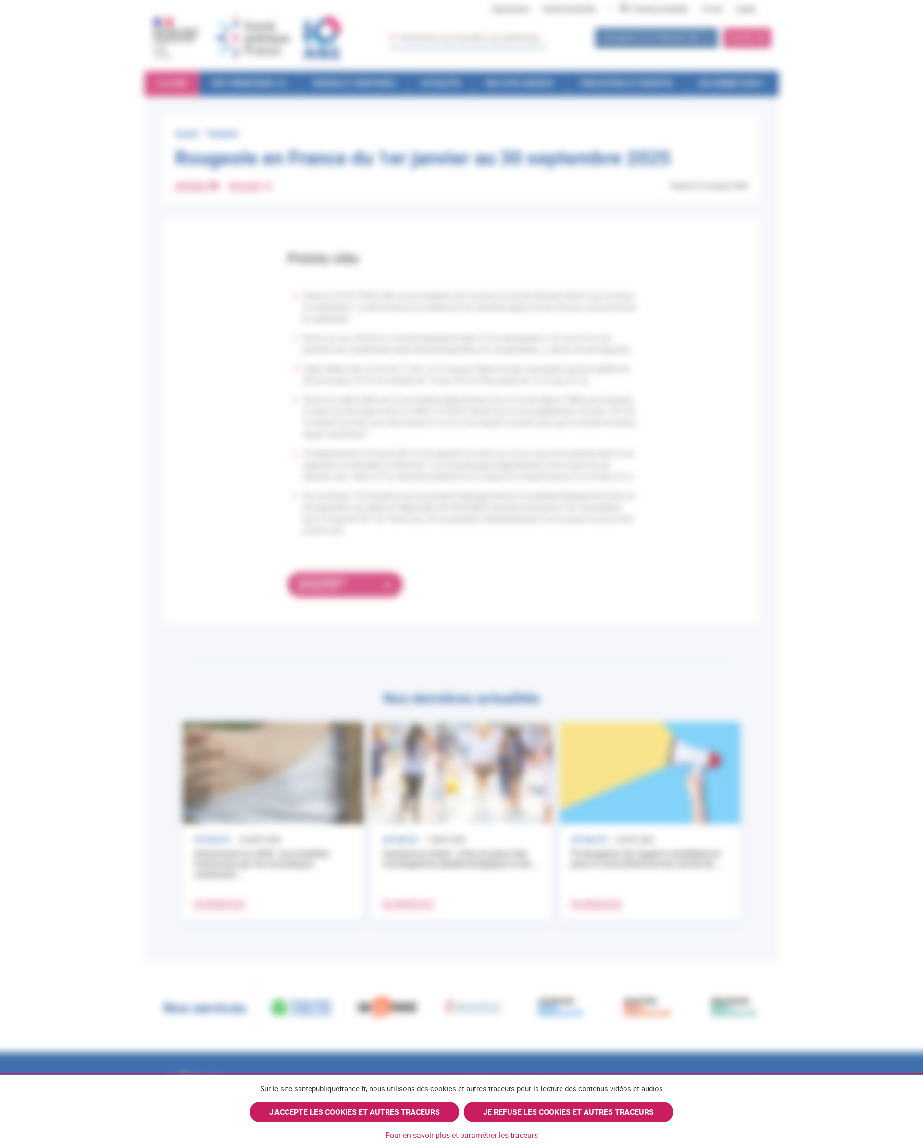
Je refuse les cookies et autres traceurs (568, 1112)
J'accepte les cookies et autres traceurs (354, 1112)
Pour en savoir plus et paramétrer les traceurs (461, 1135)
